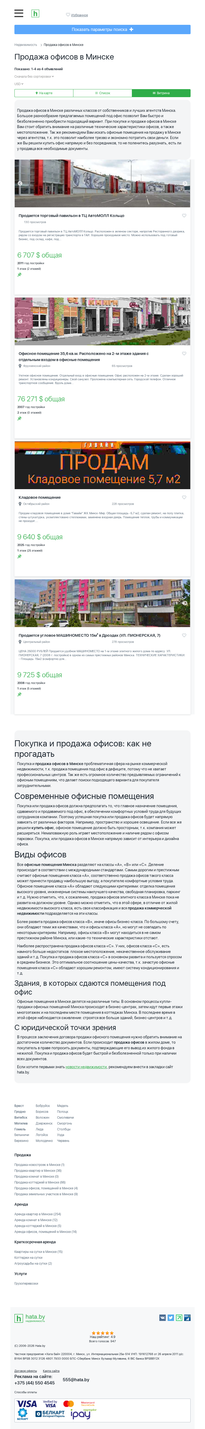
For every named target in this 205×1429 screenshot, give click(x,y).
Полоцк (62, 1112)
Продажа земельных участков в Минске (46, 1194)
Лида (39, 1129)
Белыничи (21, 1135)
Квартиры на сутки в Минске (38, 1252)
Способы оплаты (25, 1392)
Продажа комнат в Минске (36, 1176)
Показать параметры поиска (100, 29)
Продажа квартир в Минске (38, 1171)
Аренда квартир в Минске (37, 1214)
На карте (45, 93)
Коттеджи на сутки (28, 1258)
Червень (63, 1141)
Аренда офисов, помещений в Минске (45, 1232)
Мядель (62, 1106)
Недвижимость (25, 45)
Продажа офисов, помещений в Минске (46, 1188)
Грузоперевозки (26, 1283)
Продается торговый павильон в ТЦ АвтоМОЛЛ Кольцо (71, 215)
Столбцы (63, 1129)
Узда (60, 1135)
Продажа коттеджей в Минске (40, 1182)
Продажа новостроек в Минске (39, 1165)
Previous (20, 183)
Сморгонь (64, 1123)
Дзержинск (44, 1123)
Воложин (42, 1117)
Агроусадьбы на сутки (33, 1263)
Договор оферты (25, 1371)
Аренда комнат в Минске (36, 1220)
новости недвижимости (86, 1067)
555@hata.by (76, 1379)
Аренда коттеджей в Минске (37, 1226)
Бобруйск (43, 1106)
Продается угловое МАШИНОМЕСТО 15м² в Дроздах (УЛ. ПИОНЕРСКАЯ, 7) (89, 635)
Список (104, 93)
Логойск (42, 1135)
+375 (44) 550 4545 (34, 1383)
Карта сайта (51, 1371)
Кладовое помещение (40, 497)
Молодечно (44, 1141)
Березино (21, 1141)
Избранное (68, 15)
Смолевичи (65, 1117)
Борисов (42, 1112)
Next (185, 183)
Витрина (162, 93)
